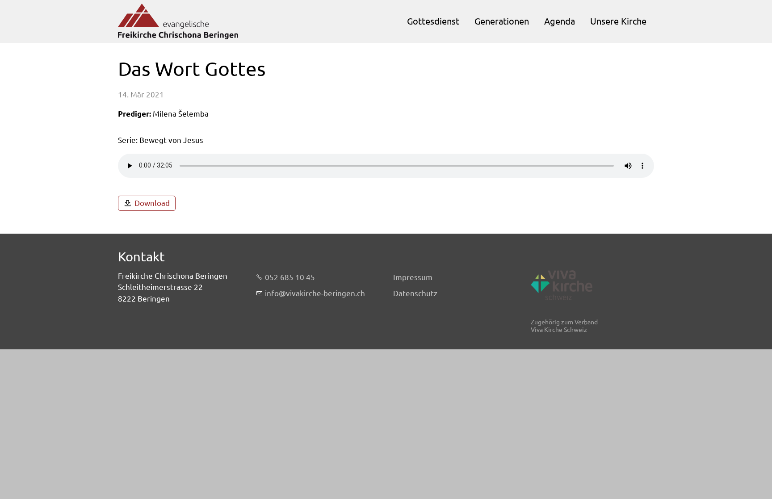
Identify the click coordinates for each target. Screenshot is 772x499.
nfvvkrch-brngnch (316, 293)
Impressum (412, 277)
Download (152, 203)
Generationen (501, 21)
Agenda (559, 21)
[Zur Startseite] (178, 21)
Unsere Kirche (618, 21)
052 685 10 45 (290, 277)
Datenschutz (415, 293)
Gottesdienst (433, 21)
